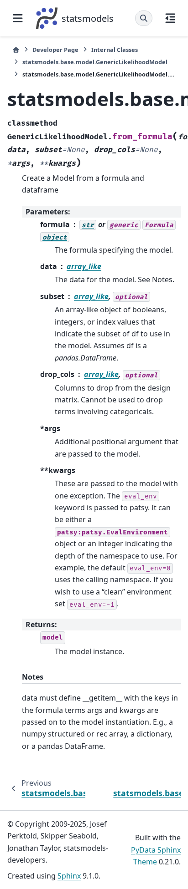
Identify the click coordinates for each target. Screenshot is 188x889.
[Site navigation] (17, 18)
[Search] (143, 18)
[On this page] (170, 18)
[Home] (16, 50)
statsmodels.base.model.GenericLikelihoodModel (94, 62)
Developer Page (55, 50)
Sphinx (69, 876)
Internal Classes (114, 50)
